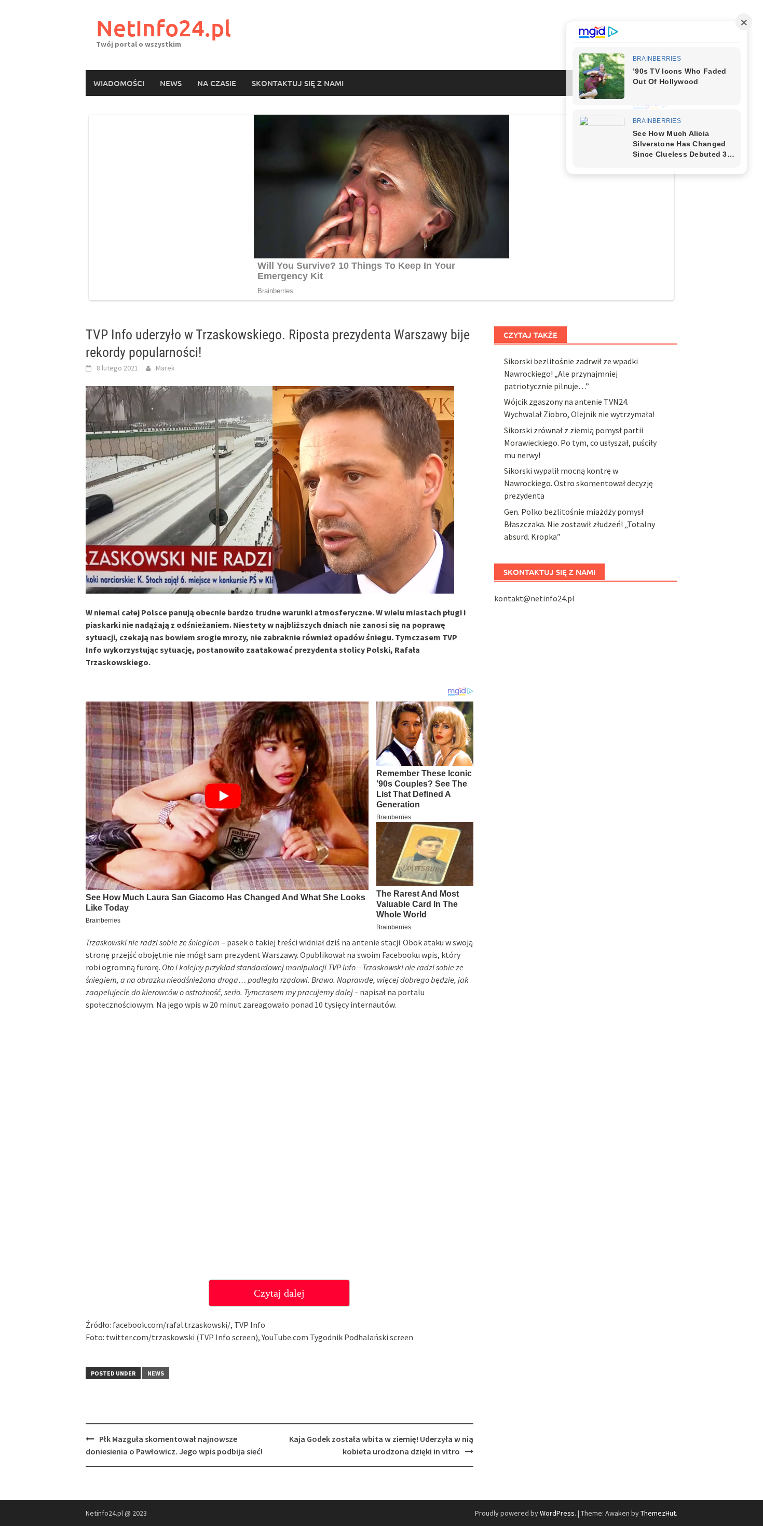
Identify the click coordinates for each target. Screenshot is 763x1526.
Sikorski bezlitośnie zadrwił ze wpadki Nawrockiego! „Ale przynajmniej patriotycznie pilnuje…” (571, 373)
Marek (165, 368)
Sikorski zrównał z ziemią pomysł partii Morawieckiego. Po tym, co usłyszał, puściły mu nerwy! (580, 442)
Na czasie (216, 83)
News (171, 83)
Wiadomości (118, 83)
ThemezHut (658, 1513)
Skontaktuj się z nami (298, 83)
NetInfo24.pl (163, 27)
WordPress (557, 1513)
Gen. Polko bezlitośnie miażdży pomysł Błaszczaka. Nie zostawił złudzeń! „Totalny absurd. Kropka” (579, 524)
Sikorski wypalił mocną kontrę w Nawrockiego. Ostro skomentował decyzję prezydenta (578, 483)
